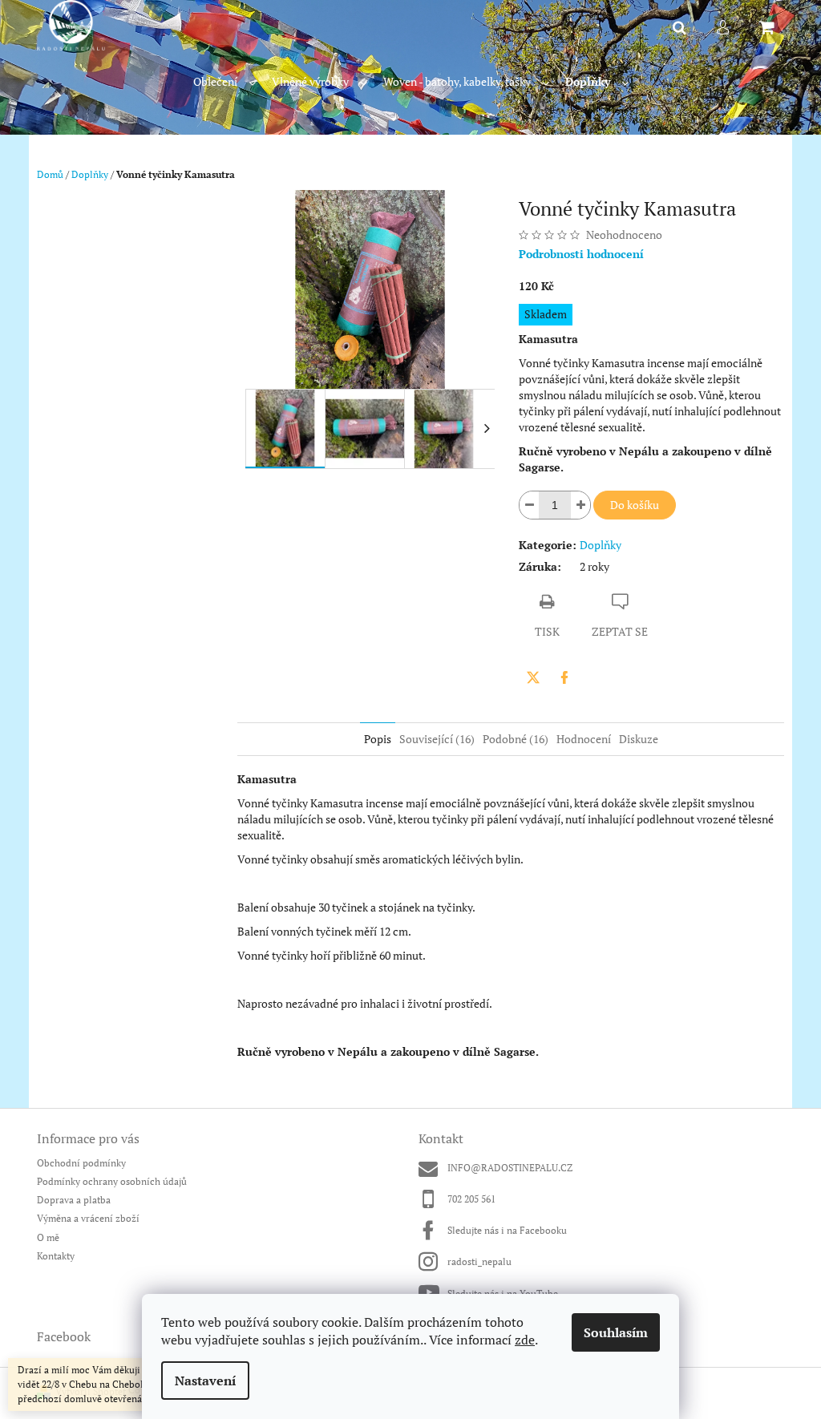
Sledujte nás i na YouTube (502, 1294)
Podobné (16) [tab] (515, 738)
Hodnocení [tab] (583, 738)
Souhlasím (616, 1332)
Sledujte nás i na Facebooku (507, 1230)
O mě (48, 1237)
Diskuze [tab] (638, 738)
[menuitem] (224, 82)
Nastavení (205, 1380)
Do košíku (634, 504)
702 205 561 (471, 1199)
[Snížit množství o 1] (529, 505)
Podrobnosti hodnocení (581, 253)
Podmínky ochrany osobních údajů (112, 1181)
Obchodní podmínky (81, 1163)
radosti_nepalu (479, 1261)
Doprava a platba (74, 1200)
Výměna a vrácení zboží (88, 1218)
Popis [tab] (377, 738)
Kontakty (56, 1256)
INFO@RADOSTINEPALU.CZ (509, 1168)
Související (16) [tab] (437, 738)
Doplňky (600, 544)
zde (525, 1339)
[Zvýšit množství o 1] (580, 505)
